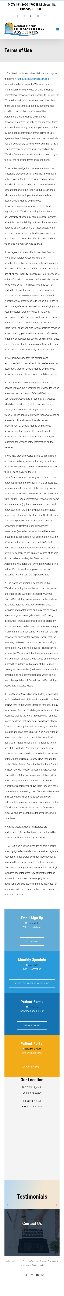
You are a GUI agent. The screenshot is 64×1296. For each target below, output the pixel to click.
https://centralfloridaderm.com (33, 78)
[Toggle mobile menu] (58, 29)
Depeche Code (38, 1265)
